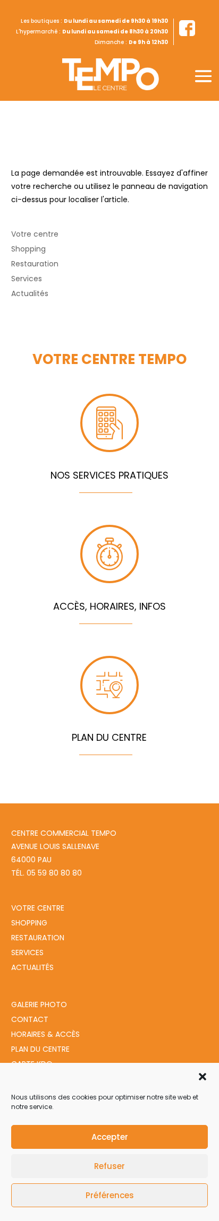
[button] (202, 1076)
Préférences (110, 1195)
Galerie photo (39, 1004)
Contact (29, 1019)
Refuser (109, 1166)
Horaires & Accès (45, 1034)
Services (26, 278)
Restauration (34, 263)
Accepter (109, 1136)
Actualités (29, 293)
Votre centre (34, 234)
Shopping (28, 249)
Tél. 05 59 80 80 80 (46, 873)
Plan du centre (40, 1049)
